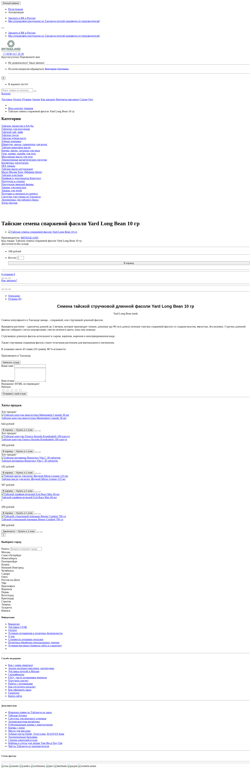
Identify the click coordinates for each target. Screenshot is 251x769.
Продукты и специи (13, 181)
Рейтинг (6, 386)
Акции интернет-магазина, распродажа (31, 668)
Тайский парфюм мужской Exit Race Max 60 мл (29, 497)
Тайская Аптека (17, 715)
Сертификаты (16, 674)
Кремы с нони (16, 727)
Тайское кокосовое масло (16, 147)
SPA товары (8, 165)
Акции (36, 99)
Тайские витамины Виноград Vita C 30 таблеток (29, 460)
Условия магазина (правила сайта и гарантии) (35, 645)
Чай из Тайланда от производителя (28, 746)
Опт (90, 99)
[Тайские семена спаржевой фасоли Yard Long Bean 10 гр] (42, 231)
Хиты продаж (9, 202)
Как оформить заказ (19, 689)
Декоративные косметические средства (24, 159)
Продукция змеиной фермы (17, 184)
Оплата (17, 99)
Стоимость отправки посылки (25, 639)
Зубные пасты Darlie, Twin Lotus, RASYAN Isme (36, 733)
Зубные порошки (11, 141)
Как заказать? (9, 280)
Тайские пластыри (12, 175)
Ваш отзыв (7, 380)
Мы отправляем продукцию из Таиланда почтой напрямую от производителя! (54, 21)
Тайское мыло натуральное (17, 169)
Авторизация (16, 12)
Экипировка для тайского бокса (20, 199)
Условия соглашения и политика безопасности (35, 633)
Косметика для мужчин (15, 162)
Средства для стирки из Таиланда (21, 196)
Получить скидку (18, 680)
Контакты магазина (67, 99)
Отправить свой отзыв (14, 393)
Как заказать (48, 99)
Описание (14, 295)
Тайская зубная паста (13, 138)
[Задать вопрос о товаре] (2, 278)
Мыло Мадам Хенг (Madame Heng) (21, 172)
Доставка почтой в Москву (24, 671)
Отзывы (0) (14, 298)
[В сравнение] (9, 278)
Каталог (6, 93)
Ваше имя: (7, 365)
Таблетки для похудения (15, 129)
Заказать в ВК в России (22, 18)
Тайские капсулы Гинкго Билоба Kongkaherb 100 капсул (34, 439)
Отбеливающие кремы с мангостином (30, 724)
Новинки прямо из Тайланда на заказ (30, 712)
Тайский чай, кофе (12, 132)
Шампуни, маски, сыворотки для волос (24, 144)
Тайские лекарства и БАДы (17, 125)
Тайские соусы (10, 135)
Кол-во (12, 257)
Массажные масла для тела (17, 156)
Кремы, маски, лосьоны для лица (20, 150)
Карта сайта (15, 695)
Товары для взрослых (13, 187)
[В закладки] (6, 278)
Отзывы (26, 99)
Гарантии (13, 692)
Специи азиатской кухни (22, 740)
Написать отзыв (11, 362)
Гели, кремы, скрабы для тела (18, 153)
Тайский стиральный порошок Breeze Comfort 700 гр (32, 519)
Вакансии (14, 624)
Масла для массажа (19, 730)
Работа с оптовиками (20, 683)
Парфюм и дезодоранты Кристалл (21, 178)
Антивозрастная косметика (24, 721)
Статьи (83, 99)
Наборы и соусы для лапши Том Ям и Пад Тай (35, 743)
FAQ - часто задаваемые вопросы (27, 677)
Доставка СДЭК (17, 627)
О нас (11, 636)
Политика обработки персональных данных (34, 642)
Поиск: (5, 548)
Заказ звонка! (26, 62)
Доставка (6, 99)
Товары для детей (11, 190)
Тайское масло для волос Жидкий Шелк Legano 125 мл (33, 479)
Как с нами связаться (20, 665)
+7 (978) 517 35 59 (13, 53)
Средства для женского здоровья (27, 718)
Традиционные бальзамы (22, 736)
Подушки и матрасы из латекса (19, 193)
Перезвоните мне (30, 57)
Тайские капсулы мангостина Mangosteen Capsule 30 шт (33, 418)
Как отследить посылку (22, 686)
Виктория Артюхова (57, 69)
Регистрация (15, 9)
